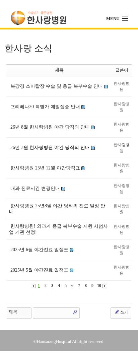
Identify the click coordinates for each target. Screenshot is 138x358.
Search (75, 312)
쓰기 (124, 312)
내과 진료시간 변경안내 (35, 188)
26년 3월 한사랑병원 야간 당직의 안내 (50, 147)
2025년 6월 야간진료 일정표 (39, 249)
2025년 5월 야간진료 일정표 (39, 270)
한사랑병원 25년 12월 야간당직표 (45, 167)
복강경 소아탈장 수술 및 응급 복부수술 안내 (56, 86)
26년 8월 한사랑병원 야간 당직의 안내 (50, 127)
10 (99, 285)
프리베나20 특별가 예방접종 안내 (45, 106)
